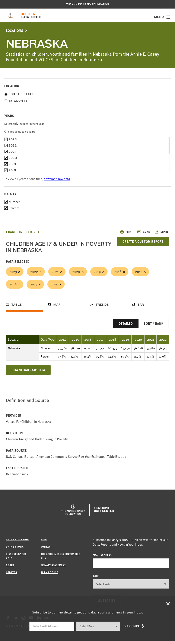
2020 (76, 271)
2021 (55, 271)
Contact (46, 546)
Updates (11, 572)
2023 (13, 271)
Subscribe (132, 626)
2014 (54, 284)
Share (164, 231)
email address (102, 555)
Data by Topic (15, 546)
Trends (102, 305)
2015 (33, 284)
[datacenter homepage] (31, 16)
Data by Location (17, 539)
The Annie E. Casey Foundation (87, 4)
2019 (97, 271)
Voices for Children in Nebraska (28, 421)
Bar (140, 305)
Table (16, 305)
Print (129, 231)
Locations (14, 30)
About (10, 565)
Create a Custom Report (142, 241)
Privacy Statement (53, 565)
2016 (12, 284)
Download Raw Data (28, 370)
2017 (138, 271)
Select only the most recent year (24, 123)
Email (146, 231)
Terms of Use (49, 572)
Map (57, 305)
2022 (34, 271)
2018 (117, 271)
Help (44, 539)
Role (96, 576)
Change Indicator (21, 232)
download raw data (57, 178)
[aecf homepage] (10, 16)
